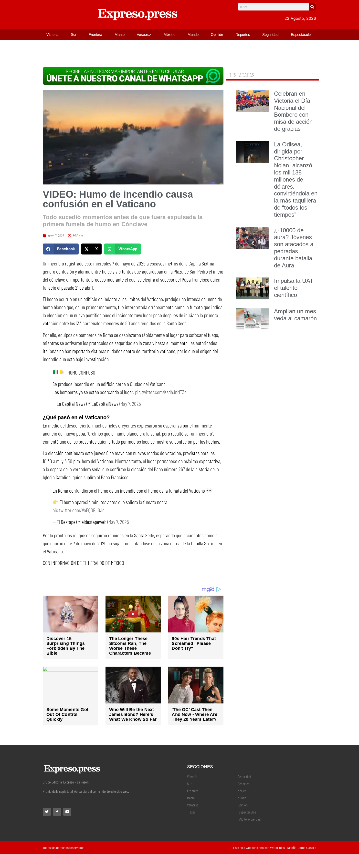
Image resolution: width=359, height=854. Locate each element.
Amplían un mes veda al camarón (295, 315)
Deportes (242, 34)
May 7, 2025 (130, 403)
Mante (120, 34)
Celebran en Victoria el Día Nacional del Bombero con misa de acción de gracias (293, 111)
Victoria (52, 34)
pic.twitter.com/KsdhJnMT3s (160, 392)
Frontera (95, 34)
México (169, 34)
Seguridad (270, 34)
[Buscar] (312, 6)
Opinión (217, 34)
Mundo (193, 34)
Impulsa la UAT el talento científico (293, 287)
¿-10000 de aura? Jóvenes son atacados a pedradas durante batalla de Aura (293, 248)
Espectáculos (302, 34)
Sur (73, 34)
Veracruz (144, 34)
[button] (61, 249)
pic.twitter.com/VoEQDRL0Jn (79, 510)
